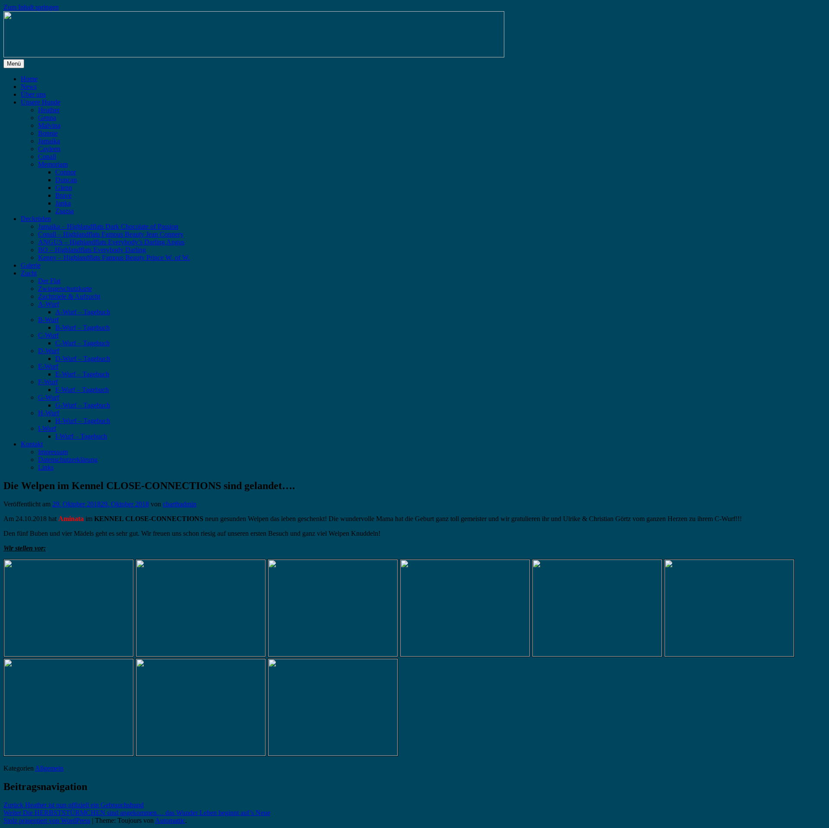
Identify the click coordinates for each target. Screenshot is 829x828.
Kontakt (32, 444)
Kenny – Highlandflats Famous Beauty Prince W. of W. (114, 257)
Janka (63, 203)
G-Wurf (48, 397)
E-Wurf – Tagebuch (82, 374)
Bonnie (48, 133)
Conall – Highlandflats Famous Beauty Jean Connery (111, 234)
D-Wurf (48, 350)
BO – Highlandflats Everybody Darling (92, 249)
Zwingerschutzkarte (65, 288)
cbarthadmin (179, 504)
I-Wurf (47, 428)
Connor (65, 172)
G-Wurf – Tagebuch (82, 405)
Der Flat (49, 280)
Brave (63, 195)
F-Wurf (48, 382)
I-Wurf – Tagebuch (81, 436)
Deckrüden (36, 218)
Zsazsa (64, 211)
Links (46, 467)
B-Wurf (48, 319)
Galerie (31, 265)
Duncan (66, 179)
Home (29, 78)
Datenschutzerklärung (68, 459)
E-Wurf (48, 366)
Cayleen (49, 148)
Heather (49, 110)
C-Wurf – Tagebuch (82, 343)
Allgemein (49, 768)
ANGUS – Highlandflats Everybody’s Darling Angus (111, 242)
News (29, 86)
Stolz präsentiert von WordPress (46, 820)
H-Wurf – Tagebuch (82, 420)
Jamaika (49, 141)
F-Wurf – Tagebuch (82, 389)
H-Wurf (48, 413)
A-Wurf (48, 304)
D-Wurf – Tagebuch (82, 358)
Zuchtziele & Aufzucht (69, 296)
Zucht (29, 273)
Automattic (170, 820)
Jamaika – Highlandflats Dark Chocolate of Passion (108, 226)
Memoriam (53, 164)
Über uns (33, 94)
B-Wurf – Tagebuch (82, 327)
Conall (47, 156)
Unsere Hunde (40, 102)
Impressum (53, 451)
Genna (47, 117)
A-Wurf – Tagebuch (82, 312)
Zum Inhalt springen (31, 7)
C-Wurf (48, 335)
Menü (14, 63)
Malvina (49, 125)
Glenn (63, 187)
